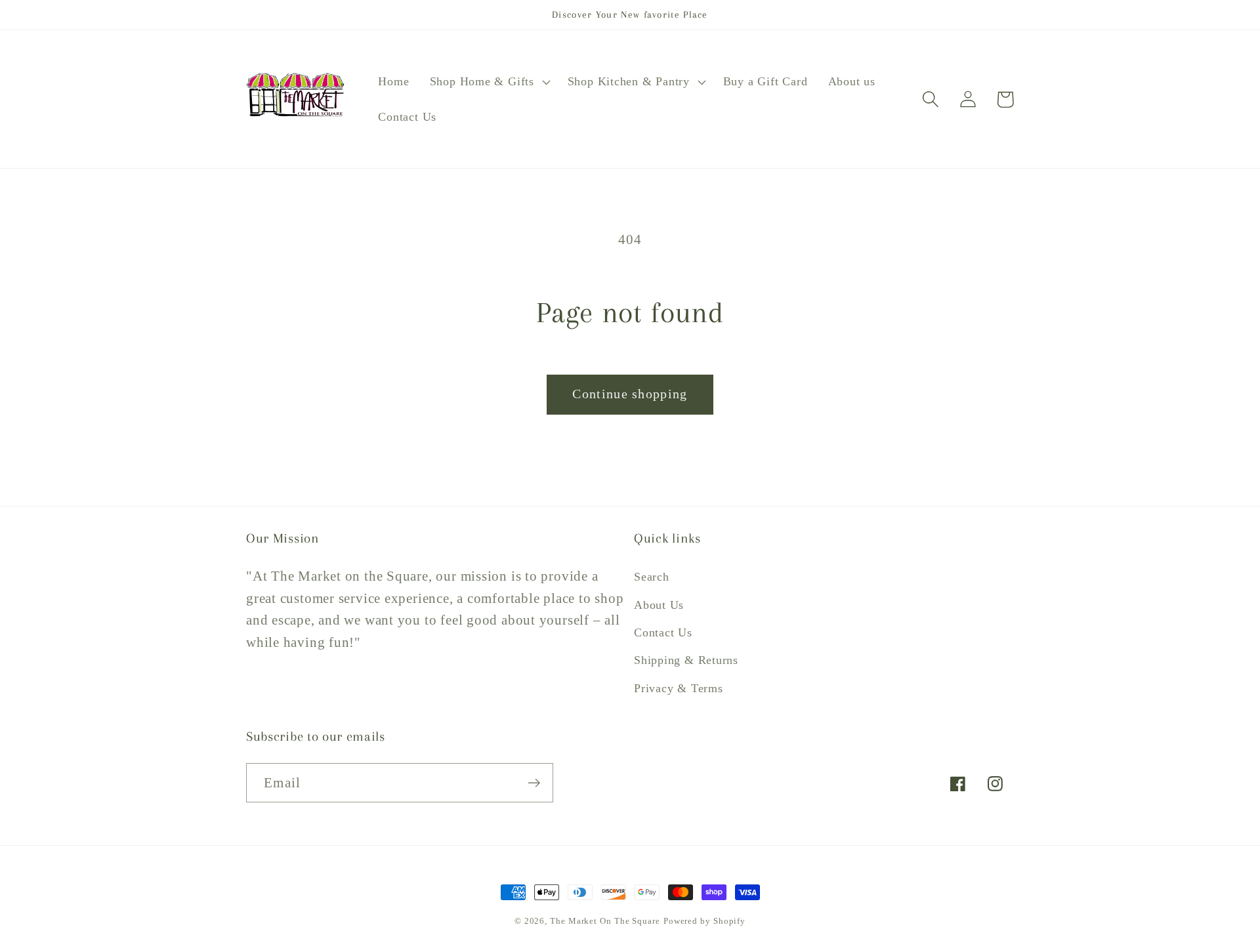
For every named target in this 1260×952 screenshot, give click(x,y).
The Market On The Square (605, 921)
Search (651, 576)
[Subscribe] (534, 783)
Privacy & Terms (678, 688)
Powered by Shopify (704, 921)
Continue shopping (629, 394)
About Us (659, 604)
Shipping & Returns (686, 660)
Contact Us (663, 632)
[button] (488, 82)
